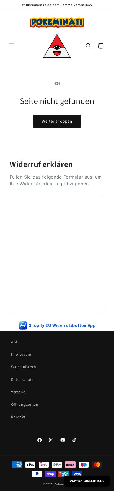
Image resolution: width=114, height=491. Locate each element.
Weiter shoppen (57, 121)
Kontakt (18, 416)
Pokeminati (62, 484)
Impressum (21, 354)
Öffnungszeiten (24, 404)
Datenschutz (22, 379)
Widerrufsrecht (24, 366)
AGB (15, 341)
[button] (11, 46)
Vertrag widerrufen (86, 481)
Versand (18, 391)
